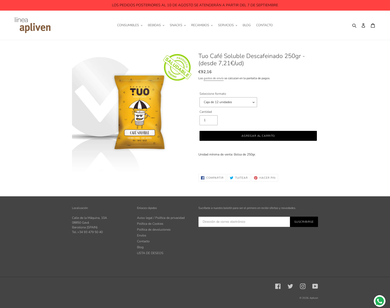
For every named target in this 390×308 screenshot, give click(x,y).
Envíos (141, 235)
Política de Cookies (150, 224)
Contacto (143, 241)
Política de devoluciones (154, 229)
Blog (140, 247)
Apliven (314, 298)
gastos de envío (214, 78)
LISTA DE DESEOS (150, 253)
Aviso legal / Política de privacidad (161, 218)
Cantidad (206, 112)
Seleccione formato (213, 94)
